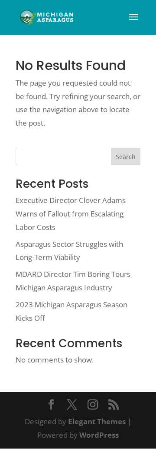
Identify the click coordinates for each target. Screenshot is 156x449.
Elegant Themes (97, 421)
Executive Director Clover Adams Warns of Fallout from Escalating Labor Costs (71, 213)
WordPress (99, 435)
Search (126, 157)
